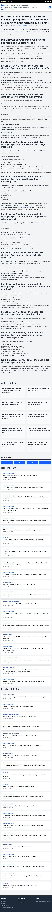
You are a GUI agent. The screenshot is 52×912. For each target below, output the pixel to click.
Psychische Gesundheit (22, 5)
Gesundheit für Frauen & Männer (13, 9)
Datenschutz (22, 904)
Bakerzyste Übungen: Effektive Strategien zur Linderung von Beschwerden (11, 390)
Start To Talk (3, 7)
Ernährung (12, 5)
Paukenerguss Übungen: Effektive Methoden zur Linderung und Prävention (12, 416)
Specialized (27, 207)
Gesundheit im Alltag (23, 7)
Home (6, 5)
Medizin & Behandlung (11, 7)
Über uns (10, 1)
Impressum (3, 1)
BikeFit (2, 207)
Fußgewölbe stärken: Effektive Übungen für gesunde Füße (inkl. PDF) (12, 430)
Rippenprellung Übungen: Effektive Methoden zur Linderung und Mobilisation (38, 444)
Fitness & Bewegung (22, 25)
